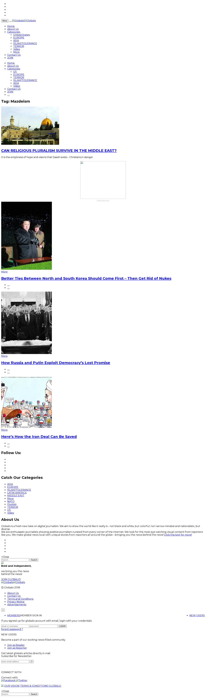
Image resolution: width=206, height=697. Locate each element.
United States (21, 34)
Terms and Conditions (20, 598)
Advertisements (16, 604)
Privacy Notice (15, 601)
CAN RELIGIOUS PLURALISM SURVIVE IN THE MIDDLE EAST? (59, 150)
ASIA (16, 40)
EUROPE (18, 37)
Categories (13, 32)
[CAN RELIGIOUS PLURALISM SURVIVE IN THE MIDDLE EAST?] (30, 143)
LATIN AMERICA (17, 492)
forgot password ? (12, 629)
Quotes (11, 504)
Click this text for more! (178, 534)
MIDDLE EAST (15, 495)
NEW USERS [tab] (197, 615)
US (15, 71)
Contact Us (14, 54)
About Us (13, 29)
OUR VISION (11, 685)
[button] (8, 680)
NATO (10, 501)
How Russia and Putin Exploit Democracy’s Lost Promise (55, 363)
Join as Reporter (17, 648)
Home (11, 26)
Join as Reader (16, 645)
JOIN (10, 57)
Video (16, 49)
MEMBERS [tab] (13, 615)
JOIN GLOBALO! (11, 579)
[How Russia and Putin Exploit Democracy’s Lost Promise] (26, 353)
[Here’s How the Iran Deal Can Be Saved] (26, 427)
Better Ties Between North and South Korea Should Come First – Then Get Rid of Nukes (86, 278)
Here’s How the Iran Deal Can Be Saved (39, 436)
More (16, 52)
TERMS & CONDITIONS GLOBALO (40, 685)
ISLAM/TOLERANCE (25, 43)
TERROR (18, 46)
